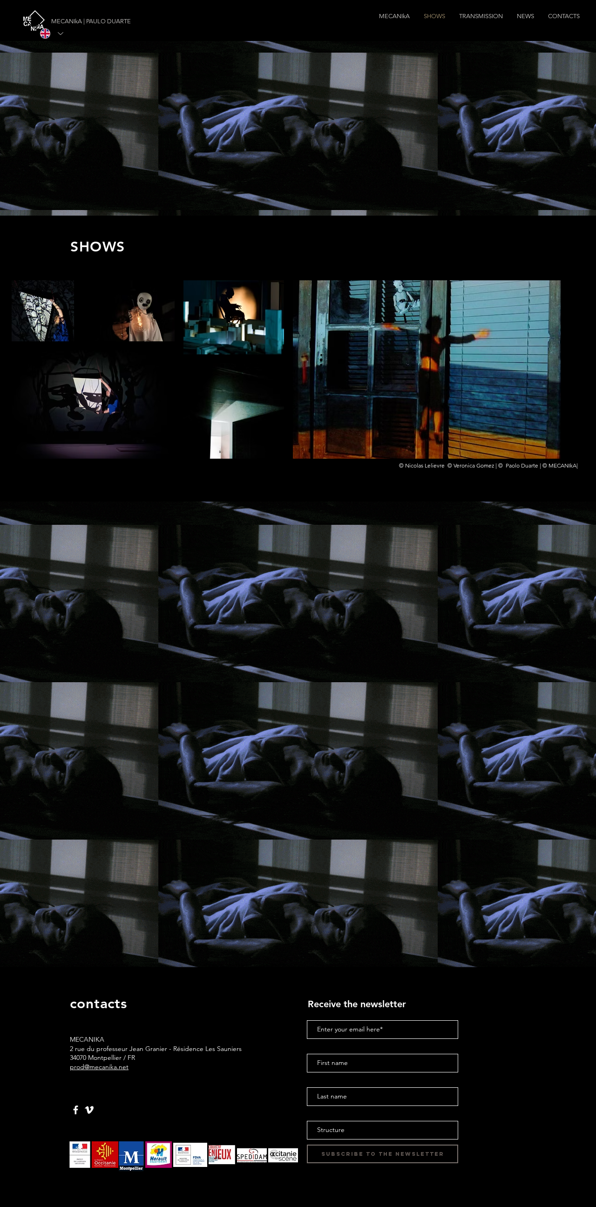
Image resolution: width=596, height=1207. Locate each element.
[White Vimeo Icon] (89, 1110)
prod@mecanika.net (99, 1067)
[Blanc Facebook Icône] (75, 1110)
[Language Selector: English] (52, 33)
